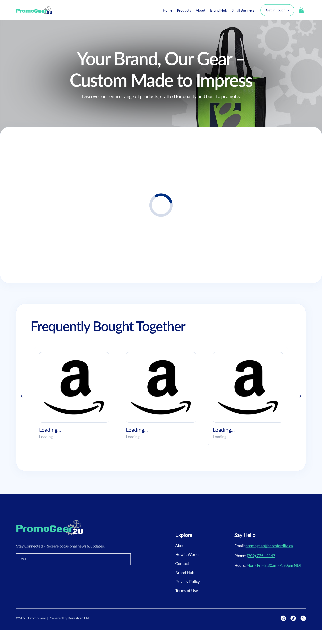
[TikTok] (293, 618)
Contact (182, 563)
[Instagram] (283, 618)
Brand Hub (184, 572)
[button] (184, 10)
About (180, 545)
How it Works (187, 554)
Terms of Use (186, 590)
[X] (303, 618)
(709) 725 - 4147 (261, 555)
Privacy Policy (187, 581)
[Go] (21, 396)
